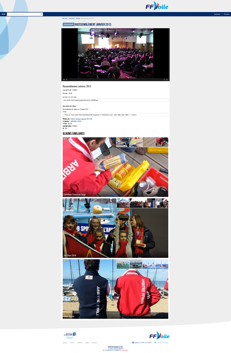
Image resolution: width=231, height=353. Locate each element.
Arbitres (73, 119)
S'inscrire (226, 14)
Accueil (65, 18)
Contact (72, 343)
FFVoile (157, 5)
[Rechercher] (41, 14)
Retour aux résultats (68, 24)
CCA (91, 119)
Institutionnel (72, 18)
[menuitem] (65, 18)
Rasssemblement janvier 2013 (93, 25)
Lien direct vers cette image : (70, 97)
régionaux (83, 119)
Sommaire (94, 343)
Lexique (87, 343)
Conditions (79, 343)
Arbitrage (78, 18)
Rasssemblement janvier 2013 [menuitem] (87, 18)
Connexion (217, 14)
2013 (87, 119)
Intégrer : (65, 112)
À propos (65, 343)
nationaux (78, 119)
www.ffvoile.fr (125, 350)
